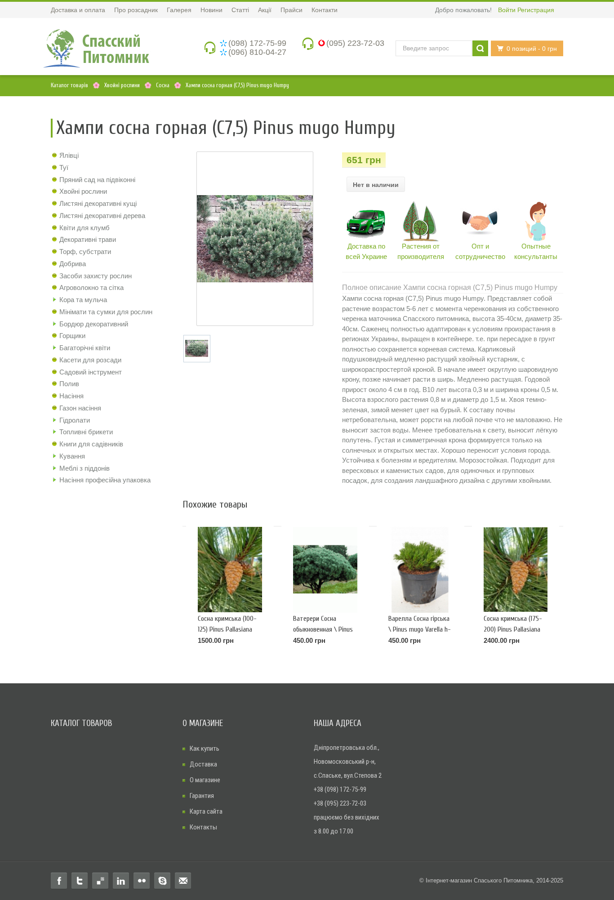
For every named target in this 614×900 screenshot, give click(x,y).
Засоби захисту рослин (95, 276)
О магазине (205, 780)
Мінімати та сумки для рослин (105, 312)
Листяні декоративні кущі (98, 203)
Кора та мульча (83, 299)
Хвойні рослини (83, 191)
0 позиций (532, 48)
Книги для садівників (91, 444)
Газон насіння (80, 408)
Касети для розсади (90, 360)
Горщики (72, 335)
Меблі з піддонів (84, 468)
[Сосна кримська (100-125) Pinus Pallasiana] (230, 569)
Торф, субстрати (85, 251)
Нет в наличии (376, 184)
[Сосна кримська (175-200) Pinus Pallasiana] (516, 569)
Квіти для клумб (84, 228)
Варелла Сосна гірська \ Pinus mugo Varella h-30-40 (419, 629)
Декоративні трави (87, 239)
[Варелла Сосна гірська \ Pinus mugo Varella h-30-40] (420, 569)
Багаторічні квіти (84, 348)
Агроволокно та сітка (91, 287)
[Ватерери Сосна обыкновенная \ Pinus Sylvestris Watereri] (325, 569)
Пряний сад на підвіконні (97, 179)
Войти (507, 9)
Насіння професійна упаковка (105, 480)
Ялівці (69, 155)
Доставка (203, 764)
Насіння (71, 396)
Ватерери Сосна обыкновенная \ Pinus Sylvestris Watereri (323, 629)
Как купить (204, 748)
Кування (72, 456)
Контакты (203, 827)
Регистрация (535, 9)
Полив (69, 384)
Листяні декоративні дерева (102, 215)
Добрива (72, 263)
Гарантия (202, 796)
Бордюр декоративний (93, 324)
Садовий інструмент (90, 372)
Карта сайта (206, 811)
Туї (63, 167)
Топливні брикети (86, 432)
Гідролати (74, 420)
